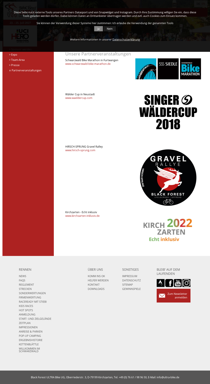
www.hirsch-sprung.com (80, 150)
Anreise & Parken (30, 331)
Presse (15, 65)
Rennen (25, 269)
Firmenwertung (30, 297)
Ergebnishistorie (30, 340)
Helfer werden (98, 280)
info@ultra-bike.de (168, 377)
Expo (14, 54)
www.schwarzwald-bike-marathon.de (88, 64)
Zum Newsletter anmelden (177, 295)
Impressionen (28, 327)
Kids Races (26, 306)
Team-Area (18, 60)
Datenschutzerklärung (126, 39)
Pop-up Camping (30, 335)
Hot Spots (26, 310)
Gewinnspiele (131, 289)
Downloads (96, 289)
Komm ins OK (96, 276)
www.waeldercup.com (78, 98)
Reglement (26, 284)
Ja (98, 28)
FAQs (22, 280)
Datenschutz (131, 280)
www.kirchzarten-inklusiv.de (82, 216)
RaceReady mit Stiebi (33, 301)
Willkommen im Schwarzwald (29, 350)
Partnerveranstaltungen (27, 70)
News (22, 276)
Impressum (129, 276)
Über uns (95, 269)
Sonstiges (130, 269)
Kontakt (94, 284)
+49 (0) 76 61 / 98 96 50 (133, 377)
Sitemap (127, 284)
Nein (110, 28)
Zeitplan (25, 323)
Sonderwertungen (32, 293)
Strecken (25, 289)
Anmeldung (27, 314)
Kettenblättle (29, 344)
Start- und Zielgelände (35, 318)
